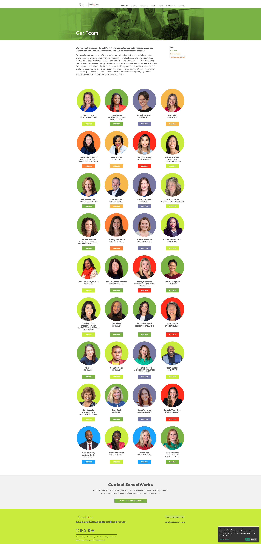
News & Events (175, 54)
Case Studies (143, 6)
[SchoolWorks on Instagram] (77, 530)
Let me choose (224, 539)
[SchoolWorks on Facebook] (81, 530)
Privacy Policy (80, 537)
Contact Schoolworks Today (130, 500)
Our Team (173, 50)
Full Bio (88, 124)
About (172, 47)
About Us (124, 6)
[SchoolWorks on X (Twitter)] (85, 530)
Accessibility (91, 537)
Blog (161, 6)
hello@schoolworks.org (175, 522)
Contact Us (113, 537)
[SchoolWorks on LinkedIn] (89, 530)
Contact (182, 6)
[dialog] (238, 534)
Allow (247, 539)
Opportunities (171, 6)
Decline (253, 539)
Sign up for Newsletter (175, 517)
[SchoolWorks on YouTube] (92, 530)
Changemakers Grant (177, 57)
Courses (154, 6)
